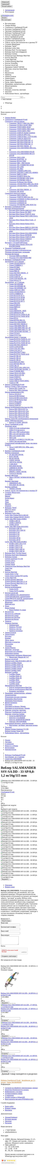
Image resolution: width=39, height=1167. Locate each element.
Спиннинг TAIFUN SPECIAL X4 (21, 197)
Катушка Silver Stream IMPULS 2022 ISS (23, 227)
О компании (9, 744)
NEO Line (12, 437)
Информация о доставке (13, 1092)
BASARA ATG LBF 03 (17, 530)
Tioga (7, 502)
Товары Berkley (10, 118)
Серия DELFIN (14, 303)
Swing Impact (9, 498)
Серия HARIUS (14, 305)
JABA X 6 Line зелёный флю (19, 428)
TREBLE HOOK (15, 489)
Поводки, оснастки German (14, 714)
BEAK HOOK (14, 458)
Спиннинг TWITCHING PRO (19, 131)
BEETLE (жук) (10, 509)
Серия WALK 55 (15, 280)
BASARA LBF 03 (15, 528)
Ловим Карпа (10, 634)
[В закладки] (12, 1003)
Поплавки (8, 704)
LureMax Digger (14, 674)
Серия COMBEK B (16, 294)
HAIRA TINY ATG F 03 (17, 543)
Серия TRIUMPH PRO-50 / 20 (19, 328)
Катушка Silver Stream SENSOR (20, 235)
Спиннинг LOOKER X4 (18, 203)
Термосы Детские (15, 627)
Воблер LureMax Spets (13, 670)
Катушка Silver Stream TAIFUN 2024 (22, 214)
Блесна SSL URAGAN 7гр (18, 409)
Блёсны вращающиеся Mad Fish (20, 687)
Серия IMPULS (14, 307)
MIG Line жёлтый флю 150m (19, 434)
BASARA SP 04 (14, 538)
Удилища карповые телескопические (18, 250)
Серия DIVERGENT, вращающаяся (17, 596)
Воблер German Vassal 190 (14, 731)
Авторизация (9, 10)
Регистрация (9, 12)
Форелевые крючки (12, 653)
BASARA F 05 (14, 534)
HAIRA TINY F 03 (15, 545)
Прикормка (9, 644)
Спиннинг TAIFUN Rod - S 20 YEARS (23, 136)
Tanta (7, 500)
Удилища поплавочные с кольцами (17, 252)
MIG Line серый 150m (17, 436)
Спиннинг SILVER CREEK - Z (20, 146)
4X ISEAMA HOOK (16, 455)
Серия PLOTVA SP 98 (17, 297)
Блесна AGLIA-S (15, 394)
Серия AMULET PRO (17, 290)
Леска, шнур (9, 640)
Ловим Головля (10, 632)
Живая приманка (11, 703)
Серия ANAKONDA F (17, 263)
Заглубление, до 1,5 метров (14, 282)
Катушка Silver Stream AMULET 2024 (22, 210)
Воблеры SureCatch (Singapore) (16, 555)
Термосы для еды (15, 629)
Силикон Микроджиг (12, 492)
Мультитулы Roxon (12, 619)
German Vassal (10, 564)
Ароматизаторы (10, 695)
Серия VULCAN (15, 335)
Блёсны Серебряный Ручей (14, 384)
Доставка (8, 742)
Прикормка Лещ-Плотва (13, 699)
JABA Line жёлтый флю (17, 441)
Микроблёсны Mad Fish (13, 685)
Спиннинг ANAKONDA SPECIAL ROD (23, 184)
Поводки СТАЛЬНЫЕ (17, 718)
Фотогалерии (9, 748)
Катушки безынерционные (14, 208)
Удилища (8, 646)
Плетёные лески (11, 426)
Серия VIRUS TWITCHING (19, 381)
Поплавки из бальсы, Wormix (15, 706)
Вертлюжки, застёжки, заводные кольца (23, 725)
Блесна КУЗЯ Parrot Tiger (18, 400)
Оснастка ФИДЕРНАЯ (17, 716)
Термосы (8, 621)
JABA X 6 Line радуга (17, 430)
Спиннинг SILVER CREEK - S (20, 189)
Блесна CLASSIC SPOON (18, 422)
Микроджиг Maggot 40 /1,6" (19, 657)
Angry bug (8, 568)
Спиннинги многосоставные (15, 193)
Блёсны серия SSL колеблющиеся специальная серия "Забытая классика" (21, 419)
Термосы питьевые (16, 631)
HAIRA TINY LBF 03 (16, 549)
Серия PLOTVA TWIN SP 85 (19, 316)
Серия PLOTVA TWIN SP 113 (19, 343)
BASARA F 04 (14, 532)
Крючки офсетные (11, 475)
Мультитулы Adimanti (12, 614)
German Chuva (10, 561)
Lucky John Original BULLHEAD (16, 515)
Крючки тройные (11, 487)
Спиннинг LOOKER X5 (18, 201)
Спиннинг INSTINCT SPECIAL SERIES (23, 172)
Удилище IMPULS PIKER (18, 256)
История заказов (11, 1119)
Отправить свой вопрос (9, 956)
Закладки (8, 1121)
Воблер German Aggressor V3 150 (16, 729)
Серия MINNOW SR (16, 313)
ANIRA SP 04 (14, 525)
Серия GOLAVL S (15, 350)
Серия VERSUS (14, 377)
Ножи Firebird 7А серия (17, 610)
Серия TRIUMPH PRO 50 (18, 326)
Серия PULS (13, 318)
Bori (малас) (9, 511)
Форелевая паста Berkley (13, 651)
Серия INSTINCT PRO (17, 352)
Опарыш (8, 506)
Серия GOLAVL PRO (16, 348)
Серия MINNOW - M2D (17, 311)
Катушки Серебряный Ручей (15, 207)
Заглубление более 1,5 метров (15, 337)
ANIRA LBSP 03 (15, 523)
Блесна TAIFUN (15, 405)
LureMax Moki (14, 680)
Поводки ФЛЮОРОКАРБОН (19, 720)
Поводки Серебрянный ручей (15, 712)
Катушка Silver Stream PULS (19, 241)
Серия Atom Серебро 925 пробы (16, 576)
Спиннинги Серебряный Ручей (16, 119)
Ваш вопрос (5, 935)
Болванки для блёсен (16, 691)
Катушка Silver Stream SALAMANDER (23, 233)
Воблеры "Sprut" (11, 508)
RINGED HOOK (15, 470)
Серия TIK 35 (14, 366)
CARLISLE (13, 464)
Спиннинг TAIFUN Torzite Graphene (22, 133)
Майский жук (10, 604)
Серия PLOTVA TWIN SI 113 (19, 341)
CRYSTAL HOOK (15, 462)
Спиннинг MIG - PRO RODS (19, 163)
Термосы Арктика (11, 623)
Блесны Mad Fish (11, 572)
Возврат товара (10, 1108)
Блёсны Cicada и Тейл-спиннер (16, 386)
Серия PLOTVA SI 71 (16, 295)
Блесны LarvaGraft (11, 659)
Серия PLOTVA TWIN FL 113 (19, 339)
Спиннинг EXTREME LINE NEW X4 (22, 205)
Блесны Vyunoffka (11, 585)
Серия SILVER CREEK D (18, 345)
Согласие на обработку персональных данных (21, 1088)
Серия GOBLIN (14, 269)
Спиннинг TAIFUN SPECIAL (19, 135)
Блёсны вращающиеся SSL (14, 392)
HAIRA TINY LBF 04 (16, 551)
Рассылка (8, 1123)
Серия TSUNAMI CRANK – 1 (20, 331)
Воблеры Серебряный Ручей (15, 260)
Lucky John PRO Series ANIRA (16, 519)
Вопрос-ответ (10, 887)
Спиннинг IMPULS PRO (18, 174)
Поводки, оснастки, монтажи (15, 710)
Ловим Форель (10, 648)
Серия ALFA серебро (16, 591)
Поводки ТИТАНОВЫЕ (18, 721)
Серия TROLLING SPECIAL (19, 367)
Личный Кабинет (11, 1117)
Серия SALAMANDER (17, 322)
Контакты (8, 1110)
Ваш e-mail (4, 931)
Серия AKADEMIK (16, 284)
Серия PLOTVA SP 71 (17, 301)
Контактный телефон (8, 927)
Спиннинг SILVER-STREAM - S (21, 144)
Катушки (8, 636)
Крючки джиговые (11, 481)
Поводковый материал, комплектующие (19, 723)
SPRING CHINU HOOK (17, 472)
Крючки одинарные (12, 453)
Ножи (7, 606)
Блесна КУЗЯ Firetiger (17, 396)
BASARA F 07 (14, 536)
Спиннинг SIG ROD (16, 191)
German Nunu (9, 562)
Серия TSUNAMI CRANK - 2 (19, 369)
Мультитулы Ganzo (12, 615)
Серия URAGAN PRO (17, 373)
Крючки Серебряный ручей (15, 451)
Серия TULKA (14, 333)
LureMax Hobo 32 (15, 676)
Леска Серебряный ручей (14, 424)
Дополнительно (6, 1114)
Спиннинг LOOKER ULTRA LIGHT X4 (23, 199)
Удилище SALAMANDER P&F (20, 258)
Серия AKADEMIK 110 (17, 288)
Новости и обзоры (11, 746)
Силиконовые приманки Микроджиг (18, 655)
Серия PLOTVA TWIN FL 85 (19, 314)
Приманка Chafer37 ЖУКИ (14, 600)
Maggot (7, 496)
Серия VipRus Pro (15, 379)
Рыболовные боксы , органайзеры (17, 733)
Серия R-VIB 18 (15, 356)
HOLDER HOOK (15, 466)
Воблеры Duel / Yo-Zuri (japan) (15, 553)
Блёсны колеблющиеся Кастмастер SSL (19, 407)
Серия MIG (13, 309)
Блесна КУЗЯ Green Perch (18, 398)
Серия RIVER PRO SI (17, 364)
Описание (8, 885)
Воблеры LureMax (11, 672)
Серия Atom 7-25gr (11, 574)
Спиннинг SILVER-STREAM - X (21, 142)
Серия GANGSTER (16, 347)
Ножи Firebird (10, 608)
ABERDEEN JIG (15, 483)
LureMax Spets (14, 684)
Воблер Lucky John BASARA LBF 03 (18, 661)
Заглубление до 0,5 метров (14, 261)
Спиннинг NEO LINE (17, 157)
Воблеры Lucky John (12, 513)
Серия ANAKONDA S (17, 292)
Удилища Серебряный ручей (15, 248)
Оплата (7, 740)
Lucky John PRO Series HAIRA (16, 542)
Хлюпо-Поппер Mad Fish (14, 579)
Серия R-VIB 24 (15, 358)
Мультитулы (9, 612)
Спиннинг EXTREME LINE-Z (20, 180)
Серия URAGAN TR (16, 375)
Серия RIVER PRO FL (17, 320)
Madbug (8, 570)
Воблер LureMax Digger (13, 663)
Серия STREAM (15, 275)
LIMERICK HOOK (16, 468)
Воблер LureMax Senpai (13, 668)
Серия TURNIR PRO (16, 371)
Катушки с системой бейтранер (16, 242)
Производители (10, 749)
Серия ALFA (13, 589)
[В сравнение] (14, 1003)
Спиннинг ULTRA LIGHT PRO (20, 125)
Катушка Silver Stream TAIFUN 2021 (22, 237)
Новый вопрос (6, 921)
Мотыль (8, 504)
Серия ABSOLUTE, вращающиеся (17, 595)
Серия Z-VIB (13, 383)
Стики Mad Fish (10, 578)
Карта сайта (9, 1106)
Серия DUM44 (14, 267)
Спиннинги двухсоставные (14, 121)
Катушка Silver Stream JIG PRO (20, 212)
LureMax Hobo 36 (15, 678)
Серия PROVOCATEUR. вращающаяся (19, 598)
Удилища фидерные (12, 254)
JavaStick (8, 494)
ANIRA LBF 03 (14, 521)
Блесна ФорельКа (15, 401)
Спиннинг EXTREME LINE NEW (21, 178)
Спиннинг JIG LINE (16, 167)
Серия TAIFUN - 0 (15, 277)
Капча (3, 946)
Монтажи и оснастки (12, 642)
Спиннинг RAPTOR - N (17, 159)
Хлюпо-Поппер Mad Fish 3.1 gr (16, 581)
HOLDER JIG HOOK (16, 485)
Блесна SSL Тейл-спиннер (18, 390)
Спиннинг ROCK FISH (17, 161)
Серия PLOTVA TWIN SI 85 (19, 354)
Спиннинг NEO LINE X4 (18, 195)
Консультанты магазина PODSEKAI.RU (19, 1099)
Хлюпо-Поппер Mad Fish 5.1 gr (16, 583)
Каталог (4, 17)
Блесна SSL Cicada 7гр (17, 388)
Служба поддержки (8, 1103)
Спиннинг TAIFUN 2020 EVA (20, 138)
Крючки (8, 638)
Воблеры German (11, 557)
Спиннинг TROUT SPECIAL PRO (21, 123)
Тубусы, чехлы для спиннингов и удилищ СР (21, 490)
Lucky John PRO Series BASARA (16, 526)
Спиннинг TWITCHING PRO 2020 (21, 129)
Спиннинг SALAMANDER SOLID (21, 152)
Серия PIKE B (14, 271)
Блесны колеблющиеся (13, 587)
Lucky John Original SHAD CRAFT (17, 517)
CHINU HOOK (14, 460)
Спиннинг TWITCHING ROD (20, 127)
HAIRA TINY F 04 (15, 547)
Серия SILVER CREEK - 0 (18, 273)
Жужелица (8, 602)
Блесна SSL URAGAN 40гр (19, 417)
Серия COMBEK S (16, 265)
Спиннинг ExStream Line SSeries (20, 182)
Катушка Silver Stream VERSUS (20, 239)
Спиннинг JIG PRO (16, 169)
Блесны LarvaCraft (11, 593)
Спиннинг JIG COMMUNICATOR (21, 165)
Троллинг (8, 727)
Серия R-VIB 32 (15, 360)
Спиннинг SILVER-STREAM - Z (21, 140)
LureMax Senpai (14, 682)
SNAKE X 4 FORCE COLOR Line (21, 439)
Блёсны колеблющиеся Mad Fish (20, 689)
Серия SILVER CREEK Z (18, 324)
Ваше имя (4, 923)
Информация (5, 1084)
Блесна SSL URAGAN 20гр (19, 413)
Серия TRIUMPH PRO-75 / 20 (19, 330)
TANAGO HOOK (15, 473)
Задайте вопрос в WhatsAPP (15, 1097)
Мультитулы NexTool (12, 617)
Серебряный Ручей (7, 792)
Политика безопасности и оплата (17, 1090)
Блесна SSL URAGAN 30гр (19, 415)
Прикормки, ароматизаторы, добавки (18, 693)
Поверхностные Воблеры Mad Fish (17, 566)
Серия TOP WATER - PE (17, 278)
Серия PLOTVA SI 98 (16, 299)
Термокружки (14, 625)
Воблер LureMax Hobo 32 (14, 665)
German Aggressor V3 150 (14, 559)
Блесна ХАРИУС (15, 403)
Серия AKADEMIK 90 (17, 286)
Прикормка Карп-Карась (13, 701)
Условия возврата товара (13, 1093)
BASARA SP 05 (14, 540)
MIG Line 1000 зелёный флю (19, 432)
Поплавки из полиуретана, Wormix (17, 708)
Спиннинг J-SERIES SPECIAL (20, 171)
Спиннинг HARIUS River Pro (19, 176)
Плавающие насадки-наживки (16, 697)
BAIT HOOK (14, 456)
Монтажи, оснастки (12, 649)
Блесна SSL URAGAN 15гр (19, 411)
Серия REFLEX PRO (16, 362)
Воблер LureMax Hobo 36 (14, 667)
